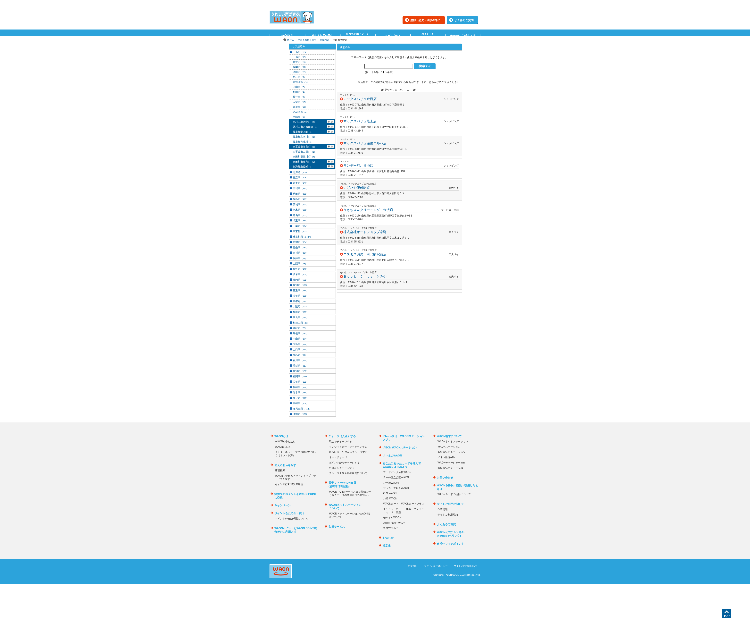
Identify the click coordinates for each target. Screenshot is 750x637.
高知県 (300, 370)
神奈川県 (302, 236)
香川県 (300, 360)
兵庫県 (300, 311)
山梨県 (300, 263)
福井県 (300, 258)
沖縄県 (301, 413)
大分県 (300, 397)
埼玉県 (300, 220)
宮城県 (300, 188)
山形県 (300, 52)
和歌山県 (301, 322)
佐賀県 (300, 381)
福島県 (300, 199)
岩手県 (300, 183)
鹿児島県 (302, 408)
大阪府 (301, 306)
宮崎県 (300, 403)
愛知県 (301, 285)
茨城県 (300, 204)
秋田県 (300, 193)
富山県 (300, 247)
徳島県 (300, 354)
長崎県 (300, 387)
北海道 (301, 172)
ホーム (290, 39)
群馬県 (300, 215)
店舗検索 (324, 39)
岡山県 (300, 338)
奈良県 (300, 317)
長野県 (300, 269)
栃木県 (300, 209)
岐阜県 (300, 274)
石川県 (300, 252)
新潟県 (300, 242)
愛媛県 (300, 365)
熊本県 (300, 392)
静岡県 (300, 279)
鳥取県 (300, 328)
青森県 (300, 177)
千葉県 (300, 226)
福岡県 (301, 376)
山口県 (300, 349)
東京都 (301, 231)
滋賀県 (300, 295)
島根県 (300, 333)
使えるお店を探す (307, 39)
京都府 (301, 301)
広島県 (300, 344)
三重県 (300, 290)
